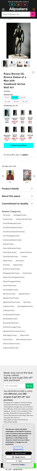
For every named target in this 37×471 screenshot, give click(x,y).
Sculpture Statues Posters (11, 348)
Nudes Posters (24, 335)
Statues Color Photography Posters (13, 277)
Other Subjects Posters (10, 335)
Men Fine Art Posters (9, 294)
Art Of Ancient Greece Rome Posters (14, 231)
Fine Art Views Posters (9, 285)
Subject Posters (18, 265)
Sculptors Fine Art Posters (24, 219)
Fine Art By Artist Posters (10, 256)
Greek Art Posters (8, 244)
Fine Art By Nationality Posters (12, 223)
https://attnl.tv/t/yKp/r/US (12, 420)
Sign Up (29, 386)
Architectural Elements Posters (12, 240)
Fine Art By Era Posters (10, 252)
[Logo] (18, 9)
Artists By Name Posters (10, 319)
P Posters (24, 256)
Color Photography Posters (11, 236)
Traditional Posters (8, 310)
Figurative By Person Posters (11, 302)
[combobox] (16, 14)
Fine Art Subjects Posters (10, 290)
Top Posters (6, 215)
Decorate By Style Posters (10, 323)
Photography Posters (20, 215)
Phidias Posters (7, 260)
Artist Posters (20, 260)
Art (5, 19)
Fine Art (10, 19)
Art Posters (6, 265)
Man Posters (27, 302)
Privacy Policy (18, 449)
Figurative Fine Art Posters (11, 298)
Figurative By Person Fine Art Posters (14, 331)
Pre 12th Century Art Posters (11, 314)
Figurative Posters (24, 294)
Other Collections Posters (24, 339)
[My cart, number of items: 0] (33, 9)
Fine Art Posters (8, 219)
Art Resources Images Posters (12, 327)
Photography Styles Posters (11, 273)
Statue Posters (27, 273)
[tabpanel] (18, 125)
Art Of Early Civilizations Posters (12, 227)
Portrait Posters (8, 339)
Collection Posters (8, 306)
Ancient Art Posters (26, 252)
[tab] (7, 97)
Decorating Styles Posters (25, 306)
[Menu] (3, 9)
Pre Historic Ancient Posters (11, 269)
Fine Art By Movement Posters (12, 248)
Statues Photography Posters (12, 281)
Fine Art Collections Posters (11, 343)
